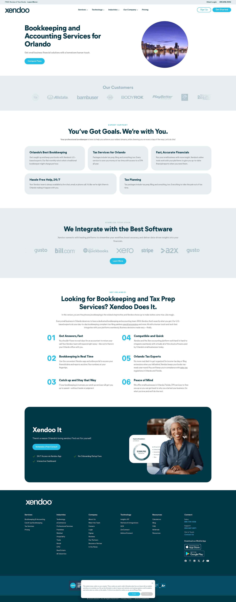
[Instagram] (190, 561)
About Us (92, 519)
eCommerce (61, 523)
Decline (147, 594)
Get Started (222, 10)
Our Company (129, 10)
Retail (59, 543)
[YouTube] (207, 561)
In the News (93, 547)
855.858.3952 (225, 2)
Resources (156, 533)
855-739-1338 (190, 522)
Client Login (211, 2)
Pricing (145, 10)
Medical (60, 533)
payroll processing (130, 325)
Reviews (91, 537)
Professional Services (65, 526)
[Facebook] (185, 561)
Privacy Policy (137, 590)
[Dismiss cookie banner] (152, 583)
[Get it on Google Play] (194, 554)
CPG (58, 547)
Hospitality (61, 537)
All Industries (61, 554)
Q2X (122, 526)
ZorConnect (125, 530)
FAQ (154, 526)
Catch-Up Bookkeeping (33, 523)
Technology (97, 10)
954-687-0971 (190, 528)
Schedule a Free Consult (46, 447)
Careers (91, 526)
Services (82, 10)
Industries (113, 10)
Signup (91, 533)
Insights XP (124, 519)
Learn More (118, 261)
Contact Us (189, 535)
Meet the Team (94, 523)
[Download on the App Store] (192, 547)
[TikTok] (203, 561)
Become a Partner (95, 543)
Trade (59, 540)
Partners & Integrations (129, 523)
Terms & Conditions (141, 599)
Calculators (156, 519)
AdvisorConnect (126, 533)
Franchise (60, 530)
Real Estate (61, 550)
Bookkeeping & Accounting (35, 519)
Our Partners (93, 540)
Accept (134, 594)
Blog (154, 523)
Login (90, 530)
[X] (199, 561)
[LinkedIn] (194, 561)
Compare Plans (35, 61)
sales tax (184, 368)
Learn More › (32, 2)
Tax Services (29, 526)
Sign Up (204, 10)
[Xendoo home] (17, 10)
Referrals (155, 530)
